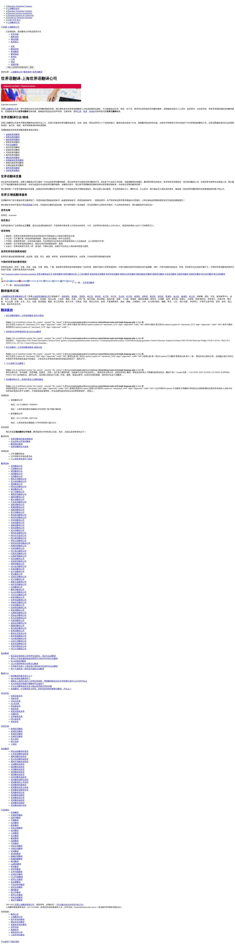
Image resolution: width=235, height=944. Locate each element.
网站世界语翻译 (13, 158)
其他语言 (15, 722)
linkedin (57, 281)
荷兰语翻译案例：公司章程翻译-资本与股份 (25, 316)
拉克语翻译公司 (17, 605)
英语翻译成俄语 (17, 803)
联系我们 (15, 42)
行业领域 (5, 810)
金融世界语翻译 (13, 134)
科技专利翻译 (17, 887)
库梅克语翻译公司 (18, 602)
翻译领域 (15, 54)
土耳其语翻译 (88, 283)
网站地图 (15, 39)
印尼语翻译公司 (17, 520)
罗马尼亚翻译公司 (18, 618)
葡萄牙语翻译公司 (18, 494)
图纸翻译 (15, 890)
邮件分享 (71, 281)
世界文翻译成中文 (44, 274)
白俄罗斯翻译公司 (18, 556)
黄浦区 (74, 296)
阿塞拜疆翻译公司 (18, 546)
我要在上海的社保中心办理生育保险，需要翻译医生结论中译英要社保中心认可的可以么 (49, 681)
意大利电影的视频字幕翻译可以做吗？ (27, 684)
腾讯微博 (15, 281)
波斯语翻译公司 (17, 505)
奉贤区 (137, 296)
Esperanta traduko (13, 274)
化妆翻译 (15, 851)
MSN (64, 281)
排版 (30, 205)
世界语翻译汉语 (70, 274)
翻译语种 (15, 49)
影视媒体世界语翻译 (15, 160)
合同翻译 (15, 823)
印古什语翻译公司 (18, 649)
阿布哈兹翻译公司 (18, 533)
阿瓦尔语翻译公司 (18, 541)
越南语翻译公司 (17, 497)
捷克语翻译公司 (17, 528)
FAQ (5, 673)
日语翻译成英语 (17, 769)
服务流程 (15, 37)
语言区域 (5, 726)
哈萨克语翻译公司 (18, 584)
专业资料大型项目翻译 (20, 441)
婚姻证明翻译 (17, 856)
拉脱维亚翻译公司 (18, 608)
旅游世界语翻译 (13, 140)
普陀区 (82, 296)
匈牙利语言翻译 (112, 274)
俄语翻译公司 (17, 484)
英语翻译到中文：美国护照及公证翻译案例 (24, 379)
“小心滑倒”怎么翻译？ (15, 363)
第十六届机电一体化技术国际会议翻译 (27, 669)
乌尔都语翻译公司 (18, 638)
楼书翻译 (15, 861)
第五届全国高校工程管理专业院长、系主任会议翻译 (33, 656)
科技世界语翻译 (13, 170)
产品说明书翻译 (17, 885)
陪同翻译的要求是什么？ (21, 676)
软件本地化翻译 (17, 919)
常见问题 (15, 34)
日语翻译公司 (17, 469)
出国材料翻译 (17, 815)
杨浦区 (184, 296)
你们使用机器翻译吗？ (20, 678)
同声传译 (15, 927)
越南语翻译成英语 (18, 756)
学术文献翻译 (12, 145)
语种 (5, 463)
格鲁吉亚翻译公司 (18, 582)
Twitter (41, 281)
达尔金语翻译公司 (18, 566)
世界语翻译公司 (17, 631)
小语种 (14, 744)
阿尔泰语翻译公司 (18, 538)
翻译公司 (15, 914)
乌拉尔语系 (16, 701)
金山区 (176, 296)
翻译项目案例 (17, 444)
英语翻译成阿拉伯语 (19, 780)
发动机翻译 (16, 854)
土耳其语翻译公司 (18, 502)
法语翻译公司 (17, 476)
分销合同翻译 (17, 849)
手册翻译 (15, 820)
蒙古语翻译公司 (17, 499)
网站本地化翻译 (17, 922)
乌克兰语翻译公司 (18, 641)
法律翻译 (15, 812)
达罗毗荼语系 (17, 716)
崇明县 (145, 296)
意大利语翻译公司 (18, 481)
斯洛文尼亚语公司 (18, 633)
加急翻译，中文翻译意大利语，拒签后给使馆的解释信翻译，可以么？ (41, 689)
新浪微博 (7, 281)
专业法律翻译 (17, 828)
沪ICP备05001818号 (64, 905)
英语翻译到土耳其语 (19, 782)
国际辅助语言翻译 (144, 274)
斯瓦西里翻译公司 (18, 636)
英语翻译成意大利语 (19, 787)
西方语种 (15, 742)
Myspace (49, 281)
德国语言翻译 (158, 274)
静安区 (98, 296)
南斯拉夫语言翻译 (128, 274)
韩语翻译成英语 (17, 772)
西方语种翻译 (219, 274)
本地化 (14, 57)
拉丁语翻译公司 (17, 492)
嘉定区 (153, 296)
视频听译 (15, 930)
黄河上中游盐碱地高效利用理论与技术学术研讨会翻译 (34, 658)
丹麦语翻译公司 (17, 569)
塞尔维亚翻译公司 (18, 628)
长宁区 (106, 296)
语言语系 (5, 693)
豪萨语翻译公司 (17, 590)
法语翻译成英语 (17, 764)
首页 (13, 46)
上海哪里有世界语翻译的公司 (13, 296)
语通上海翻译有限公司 (24, 905)
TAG (82, 905)
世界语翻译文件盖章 (19, 447)
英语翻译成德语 (17, 795)
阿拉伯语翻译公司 (18, 487)
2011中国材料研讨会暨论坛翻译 (24, 664)
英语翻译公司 (17, 466)
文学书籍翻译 (17, 872)
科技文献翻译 (17, 897)
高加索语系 (16, 706)
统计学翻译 (16, 892)
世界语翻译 (37, 72)
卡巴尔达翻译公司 (18, 595)
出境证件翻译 (17, 874)
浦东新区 (66, 296)
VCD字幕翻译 (17, 877)
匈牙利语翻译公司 (18, 517)
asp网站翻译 (16, 864)
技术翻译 (15, 830)
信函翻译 (15, 841)
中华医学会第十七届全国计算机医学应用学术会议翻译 (34, 666)
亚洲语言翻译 (17, 731)
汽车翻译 (15, 843)
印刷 (26, 205)
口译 (13, 59)
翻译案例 (7, 310)
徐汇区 (90, 296)
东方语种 (15, 739)
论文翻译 (15, 836)
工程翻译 (15, 833)
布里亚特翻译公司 (18, 561)
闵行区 (114, 296)
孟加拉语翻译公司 (18, 623)
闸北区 (161, 296)
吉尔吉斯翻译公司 (18, 592)
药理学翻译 (16, 869)
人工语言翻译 (83, 274)
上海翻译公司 (17, 72)
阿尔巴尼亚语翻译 (22, 285)
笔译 (13, 62)
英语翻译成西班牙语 (19, 790)
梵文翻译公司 (17, 574)
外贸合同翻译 (17, 846)
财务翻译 (15, 825)
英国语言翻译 (195, 274)
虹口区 (129, 296)
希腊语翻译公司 (17, 507)
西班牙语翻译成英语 (19, 762)
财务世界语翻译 (13, 137)
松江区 (192, 296)
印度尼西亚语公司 (18, 646)
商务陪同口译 (17, 932)
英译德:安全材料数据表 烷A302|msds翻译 (23, 332)
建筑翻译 (15, 838)
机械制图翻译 (17, 859)
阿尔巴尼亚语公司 (18, 535)
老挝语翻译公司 (17, 610)
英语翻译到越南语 (18, 785)
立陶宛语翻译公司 (18, 613)
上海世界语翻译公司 (41, 296)
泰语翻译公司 (17, 489)
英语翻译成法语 (17, 792)
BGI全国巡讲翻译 (18, 661)
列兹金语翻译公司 (18, 615)
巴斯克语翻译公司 (18, 553)
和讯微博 (24, 281)
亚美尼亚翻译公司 (18, 644)
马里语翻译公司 (17, 620)
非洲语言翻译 (17, 736)
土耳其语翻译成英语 (19, 754)
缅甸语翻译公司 (17, 525)
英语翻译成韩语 (17, 800)
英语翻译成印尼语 (18, 805)
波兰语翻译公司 (17, 530)
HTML (76, 905)
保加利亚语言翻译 (97, 274)
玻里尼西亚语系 (17, 711)
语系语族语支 (17, 696)
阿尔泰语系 (16, 719)
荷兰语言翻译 (207, 274)
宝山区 (121, 296)
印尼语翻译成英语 (18, 777)
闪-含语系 (15, 704)
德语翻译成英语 (17, 767)
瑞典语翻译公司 (17, 510)
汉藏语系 (15, 714)
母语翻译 (15, 52)
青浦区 (168, 296)
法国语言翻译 (182, 274)
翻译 (5, 653)
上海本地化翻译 (17, 935)
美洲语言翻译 (17, 734)
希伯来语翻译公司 (18, 515)
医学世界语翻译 (13, 168)
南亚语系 (15, 709)
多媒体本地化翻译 (18, 925)
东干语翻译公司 (17, 572)
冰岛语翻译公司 (17, 559)
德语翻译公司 (17, 474)
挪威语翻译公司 (17, 626)
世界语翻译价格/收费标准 (22, 439)
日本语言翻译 (170, 274)
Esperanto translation (28, 274)
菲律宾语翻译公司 (18, 577)
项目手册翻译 (17, 900)
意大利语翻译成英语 (19, 759)
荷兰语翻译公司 (17, 512)
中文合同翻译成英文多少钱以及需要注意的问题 (31, 686)
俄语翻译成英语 (17, 774)
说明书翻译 (16, 818)
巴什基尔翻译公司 (18, 551)
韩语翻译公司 (17, 471)
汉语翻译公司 (17, 587)
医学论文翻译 (17, 895)
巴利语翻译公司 (17, 548)
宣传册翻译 (16, 882)
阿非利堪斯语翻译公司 (20, 543)
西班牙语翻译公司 (18, 479)
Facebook (32, 281)
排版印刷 (15, 64)
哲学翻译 (15, 867)
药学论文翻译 (17, 879)
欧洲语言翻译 (17, 729)
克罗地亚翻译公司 (18, 600)
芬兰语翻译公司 (17, 579)
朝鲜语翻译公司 (17, 564)
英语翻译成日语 (17, 798)
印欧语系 (15, 698)
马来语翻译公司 (17, 523)
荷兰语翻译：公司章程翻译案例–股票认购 (24, 347)
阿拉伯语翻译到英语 (19, 751)
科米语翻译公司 (17, 597)
